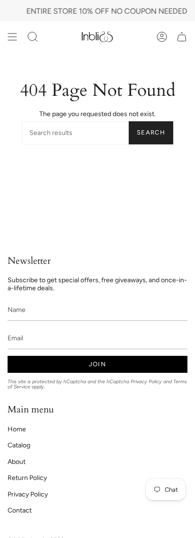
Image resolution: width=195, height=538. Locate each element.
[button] (32, 36)
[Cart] (181, 36)
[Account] (162, 36)
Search (151, 132)
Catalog (19, 445)
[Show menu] (12, 36)
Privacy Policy (146, 381)
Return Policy (27, 478)
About (17, 462)
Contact (20, 510)
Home (17, 429)
